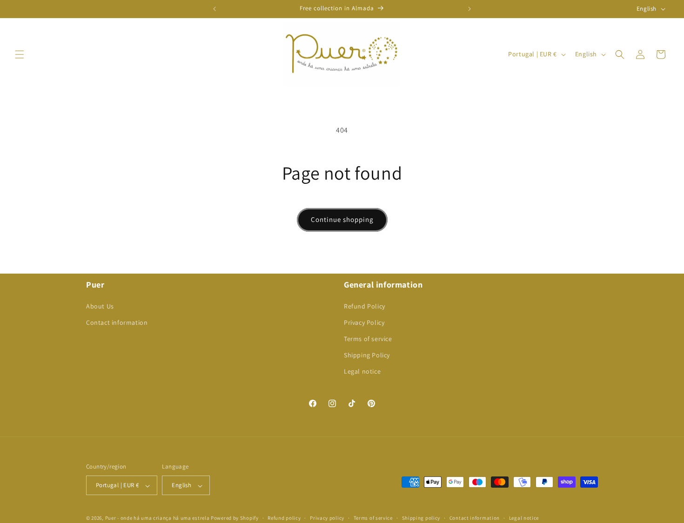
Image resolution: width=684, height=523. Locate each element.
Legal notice (362, 371)
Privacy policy (327, 518)
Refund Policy (364, 306)
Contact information (117, 322)
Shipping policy (421, 518)
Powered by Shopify (235, 518)
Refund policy (284, 518)
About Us (100, 306)
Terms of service (368, 339)
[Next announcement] (469, 9)
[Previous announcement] (214, 9)
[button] (19, 54)
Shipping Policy (367, 355)
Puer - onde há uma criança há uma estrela (157, 518)
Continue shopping (342, 219)
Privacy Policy (364, 322)
